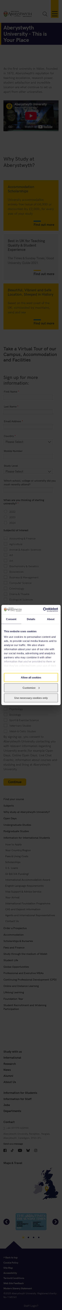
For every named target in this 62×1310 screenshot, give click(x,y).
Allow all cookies (31, 677)
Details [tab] (31, 619)
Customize (29, 687)
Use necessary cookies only (31, 697)
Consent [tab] (11, 619)
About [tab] (51, 619)
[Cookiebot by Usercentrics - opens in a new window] (43, 609)
